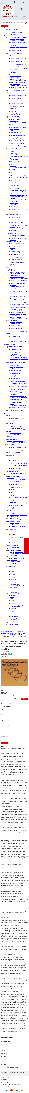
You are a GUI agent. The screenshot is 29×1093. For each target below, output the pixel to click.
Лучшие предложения (12, 29)
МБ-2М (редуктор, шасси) (16, 132)
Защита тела (13, 603)
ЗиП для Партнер (14, 159)
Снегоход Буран (14, 203)
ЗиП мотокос (13, 166)
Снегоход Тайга (13, 206)
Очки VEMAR (13, 619)
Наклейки (12, 489)
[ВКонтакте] (2, 654)
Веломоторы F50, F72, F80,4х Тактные (15, 452)
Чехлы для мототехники (12, 516)
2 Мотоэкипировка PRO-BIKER (17, 618)
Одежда (12, 571)
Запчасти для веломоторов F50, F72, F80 (16, 454)
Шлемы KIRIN (13, 590)
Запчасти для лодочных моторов (14, 208)
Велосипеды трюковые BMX (16, 450)
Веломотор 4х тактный (15, 119)
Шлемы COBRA (13, 582)
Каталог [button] (4, 26)
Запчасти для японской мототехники (15, 174)
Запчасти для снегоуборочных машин (15, 261)
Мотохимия (13, 230)
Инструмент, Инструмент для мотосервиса (16, 556)
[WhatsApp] (9, 654)
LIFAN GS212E (13, 72)
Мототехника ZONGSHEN (16, 428)
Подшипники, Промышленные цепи (18, 225)
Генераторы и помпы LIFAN (16, 552)
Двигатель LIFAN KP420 (15, 79)
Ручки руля (12, 507)
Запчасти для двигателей (16, 93)
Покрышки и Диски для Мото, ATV (15, 241)
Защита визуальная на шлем (17, 531)
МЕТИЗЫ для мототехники (16, 505)
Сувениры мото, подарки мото (14, 521)
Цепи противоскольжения (16, 259)
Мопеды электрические (15, 421)
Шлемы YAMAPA (14, 581)
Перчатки (12, 569)
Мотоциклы (10, 423)
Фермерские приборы (12, 560)
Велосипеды (10, 446)
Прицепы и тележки (12, 439)
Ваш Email (3, 736)
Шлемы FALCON (13, 574)
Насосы (12, 219)
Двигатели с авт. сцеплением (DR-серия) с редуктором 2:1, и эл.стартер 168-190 (19, 304)
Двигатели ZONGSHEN (15, 325)
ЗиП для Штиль (13, 164)
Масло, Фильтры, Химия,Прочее (14, 214)
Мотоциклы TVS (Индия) (16, 426)
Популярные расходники (16, 171)
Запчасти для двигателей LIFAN (14, 53)
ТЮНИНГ (12, 508)
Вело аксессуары (14, 457)
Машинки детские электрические (15, 441)
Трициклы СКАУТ (14, 354)
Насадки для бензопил (12, 545)
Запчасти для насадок (15, 547)
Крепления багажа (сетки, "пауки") (18, 503)
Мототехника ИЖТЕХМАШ (10, 344)
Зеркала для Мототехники (13, 518)
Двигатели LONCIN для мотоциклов (18, 327)
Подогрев (12, 542)
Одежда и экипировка (9, 566)
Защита (12, 597)
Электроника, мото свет (12, 529)
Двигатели (6, 267)
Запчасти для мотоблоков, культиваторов (16, 122)
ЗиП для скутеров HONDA (16, 187)
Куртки (12, 621)
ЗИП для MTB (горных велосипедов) (18, 463)
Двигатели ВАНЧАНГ (15, 323)
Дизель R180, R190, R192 (16, 126)
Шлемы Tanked (13, 579)
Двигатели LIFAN (11, 270)
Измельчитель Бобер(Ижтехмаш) (15, 346)
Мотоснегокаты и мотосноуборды (18, 396)
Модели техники (14, 484)
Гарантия (3, 1061)
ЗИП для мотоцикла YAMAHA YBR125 (18, 177)
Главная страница (5, 630)
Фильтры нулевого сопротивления (18, 220)
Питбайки (9, 436)
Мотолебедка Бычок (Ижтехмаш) (15, 410)
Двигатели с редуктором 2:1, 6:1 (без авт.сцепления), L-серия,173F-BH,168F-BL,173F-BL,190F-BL (18, 299)
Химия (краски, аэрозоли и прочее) (18, 222)
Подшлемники (13, 614)
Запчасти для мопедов (15, 97)
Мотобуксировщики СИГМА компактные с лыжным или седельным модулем (16, 372)
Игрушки (9, 483)
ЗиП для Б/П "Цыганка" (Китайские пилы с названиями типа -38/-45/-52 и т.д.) (19, 156)
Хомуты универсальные (15, 224)
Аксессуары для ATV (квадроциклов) (18, 497)
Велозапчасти (10, 455)
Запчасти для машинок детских (17, 442)
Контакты (3, 1064)
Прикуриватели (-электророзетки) (18, 540)
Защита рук (10, 510)
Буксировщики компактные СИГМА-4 (18, 381)
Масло (11, 216)
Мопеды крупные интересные (17, 418)
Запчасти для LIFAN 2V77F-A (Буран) (18, 68)
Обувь (11, 598)
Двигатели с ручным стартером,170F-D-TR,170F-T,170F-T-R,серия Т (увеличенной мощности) (18, 274)
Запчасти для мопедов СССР (13, 117)
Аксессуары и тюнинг (12, 486)
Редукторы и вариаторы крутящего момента (17, 52)
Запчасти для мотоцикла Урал (17, 40)
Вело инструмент (14, 458)
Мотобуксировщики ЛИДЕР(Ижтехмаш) (16, 362)
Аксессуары (13, 151)
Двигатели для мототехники (13, 320)
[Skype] (11, 654)
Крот (11, 130)
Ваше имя (3, 739)
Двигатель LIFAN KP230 (15, 77)
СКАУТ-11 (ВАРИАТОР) (15, 352)
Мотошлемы (10, 573)
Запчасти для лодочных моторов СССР (19, 209)
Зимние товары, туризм (12, 624)
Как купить (4, 1053)
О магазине (4, 1059)
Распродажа (10, 31)
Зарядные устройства (15, 217)
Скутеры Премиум (14, 434)
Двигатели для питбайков (16, 322)
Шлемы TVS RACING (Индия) (16, 589)
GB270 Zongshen (14, 69)
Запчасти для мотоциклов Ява (17, 50)
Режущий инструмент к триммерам (18, 167)
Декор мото (13, 502)
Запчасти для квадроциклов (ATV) (18, 95)
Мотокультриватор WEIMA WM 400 (18, 145)
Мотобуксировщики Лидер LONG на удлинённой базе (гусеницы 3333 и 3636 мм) (18, 402)
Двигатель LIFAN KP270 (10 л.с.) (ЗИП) (18, 80)
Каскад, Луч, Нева (14, 129)
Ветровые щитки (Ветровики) (14, 520)
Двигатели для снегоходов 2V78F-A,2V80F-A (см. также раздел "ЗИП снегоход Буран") (18, 314)
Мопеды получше (14, 420)
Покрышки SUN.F (14, 249)
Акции (5, 27)
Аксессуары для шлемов (16, 491)
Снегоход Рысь (13, 204)
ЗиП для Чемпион (14, 162)
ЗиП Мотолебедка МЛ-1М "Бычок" (18, 127)
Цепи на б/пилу (13, 169)
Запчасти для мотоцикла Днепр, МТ (18, 42)
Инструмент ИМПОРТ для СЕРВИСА (18, 558)
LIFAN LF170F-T (13, 74)
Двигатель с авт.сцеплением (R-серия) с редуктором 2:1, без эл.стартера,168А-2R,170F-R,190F (17, 309)
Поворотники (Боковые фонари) (17, 532)
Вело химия (13, 460)
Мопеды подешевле (15, 417)
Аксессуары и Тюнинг (9, 474)
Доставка (3, 1056)
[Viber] (6, 654)
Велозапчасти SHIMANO (15, 468)
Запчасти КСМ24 (14, 265)
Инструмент (7, 544)
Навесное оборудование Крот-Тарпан (18, 140)
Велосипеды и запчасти (9, 444)
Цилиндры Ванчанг (14, 109)
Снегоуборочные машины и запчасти (15, 437)
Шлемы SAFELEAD (14, 576)
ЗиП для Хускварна (14, 161)
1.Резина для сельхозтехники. (17, 143)
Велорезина (13, 462)
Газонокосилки (13, 153)
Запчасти (6, 35)
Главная (3, 1050)
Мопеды (9, 415)
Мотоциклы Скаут (14, 351)
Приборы (12, 534)
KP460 (11, 71)
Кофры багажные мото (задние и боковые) (17, 515)
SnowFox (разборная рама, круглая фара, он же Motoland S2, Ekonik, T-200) (18, 192)
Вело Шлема (10, 622)
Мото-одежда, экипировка (13, 602)
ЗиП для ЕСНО (13, 172)
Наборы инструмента (12, 565)
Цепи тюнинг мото (14, 111)
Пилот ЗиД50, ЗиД (14, 121)
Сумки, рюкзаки (14, 616)
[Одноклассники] (4, 654)
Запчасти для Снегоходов (13, 188)
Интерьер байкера (14, 523)
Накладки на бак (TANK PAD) (16, 487)
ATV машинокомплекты (15, 349)
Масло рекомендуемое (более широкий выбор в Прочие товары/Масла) (18, 341)
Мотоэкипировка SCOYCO (13, 593)
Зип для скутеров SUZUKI (16, 180)
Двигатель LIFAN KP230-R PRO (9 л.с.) (18, 85)
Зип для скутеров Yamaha (16, 182)
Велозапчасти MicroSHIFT (16, 470)
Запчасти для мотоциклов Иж (17, 39)
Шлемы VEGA (13, 592)
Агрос (11, 124)
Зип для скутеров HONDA (16, 179)
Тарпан (12, 142)
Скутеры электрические (15, 433)
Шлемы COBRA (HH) (14, 584)
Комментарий (4, 733)
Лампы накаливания (15, 227)
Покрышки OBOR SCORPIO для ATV (18, 257)
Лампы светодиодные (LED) (16, 228)
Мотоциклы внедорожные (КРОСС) (18, 429)
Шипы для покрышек (15, 254)
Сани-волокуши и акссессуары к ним (18, 405)
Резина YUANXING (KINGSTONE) (17, 256)
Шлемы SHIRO (13, 577)
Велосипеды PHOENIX (12, 449)
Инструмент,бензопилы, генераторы (15, 550)
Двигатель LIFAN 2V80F (15, 76)
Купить (24, 698)
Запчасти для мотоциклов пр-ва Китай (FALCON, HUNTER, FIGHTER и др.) (18, 100)
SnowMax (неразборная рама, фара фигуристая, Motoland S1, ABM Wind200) (18, 197)
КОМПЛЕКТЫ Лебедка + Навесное (18, 412)
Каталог (11, 630)
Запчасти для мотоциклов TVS (14, 116)
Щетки (11, 492)
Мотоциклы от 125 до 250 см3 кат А (18, 425)
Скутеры (9, 431)
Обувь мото (13, 608)
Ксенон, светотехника (15, 536)
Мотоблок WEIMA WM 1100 (16, 134)
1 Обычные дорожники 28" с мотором (19, 473)
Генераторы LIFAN (11, 269)
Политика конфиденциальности (9, 1067)
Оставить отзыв (4, 720)
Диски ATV (12, 248)
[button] (26, 660)
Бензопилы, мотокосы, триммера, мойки (16, 548)
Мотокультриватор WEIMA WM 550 (18, 135)
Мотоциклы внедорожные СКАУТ (14, 347)
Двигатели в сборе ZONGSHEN (17, 335)
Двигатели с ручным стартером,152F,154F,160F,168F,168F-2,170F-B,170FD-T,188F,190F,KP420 (18, 291)
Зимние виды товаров (15, 626)
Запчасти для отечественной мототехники (17, 37)
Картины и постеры (14, 524)
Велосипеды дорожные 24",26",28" (18, 447)
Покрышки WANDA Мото (16, 246)
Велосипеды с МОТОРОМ (13, 471)
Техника (6, 413)
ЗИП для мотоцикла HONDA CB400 (18, 175)
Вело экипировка (11, 568)
